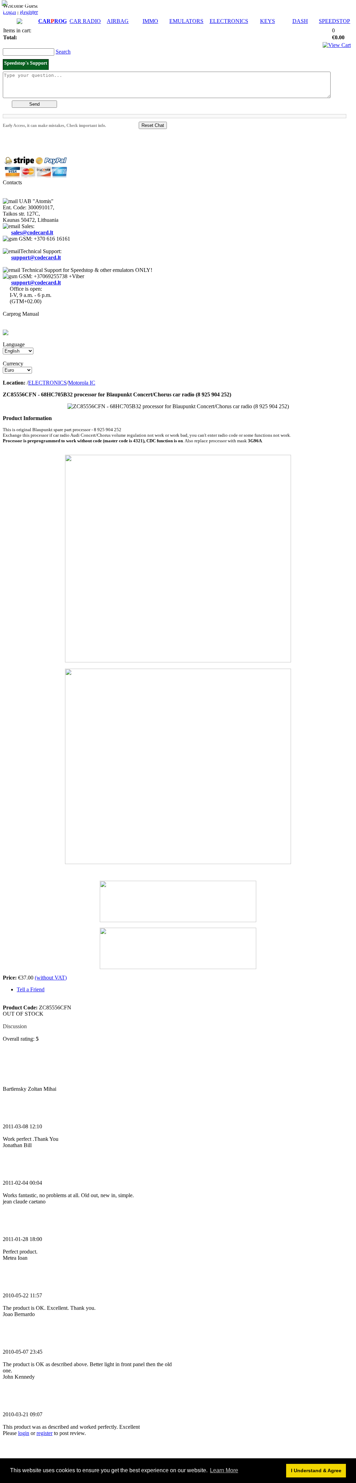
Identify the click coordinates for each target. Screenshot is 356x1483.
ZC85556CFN (147, 704)
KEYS (267, 21)
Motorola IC (81, 383)
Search (63, 52)
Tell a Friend (30, 989)
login (23, 1433)
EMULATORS (186, 21)
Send (34, 104)
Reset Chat (152, 125)
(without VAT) (51, 978)
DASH (300, 21)
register (44, 1433)
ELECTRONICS (229, 21)
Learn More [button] (224, 1470)
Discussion (15, 1026)
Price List (39, 3)
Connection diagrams (27, 16)
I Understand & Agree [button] (316, 1470)
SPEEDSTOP (334, 21)
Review (11, 1020)
